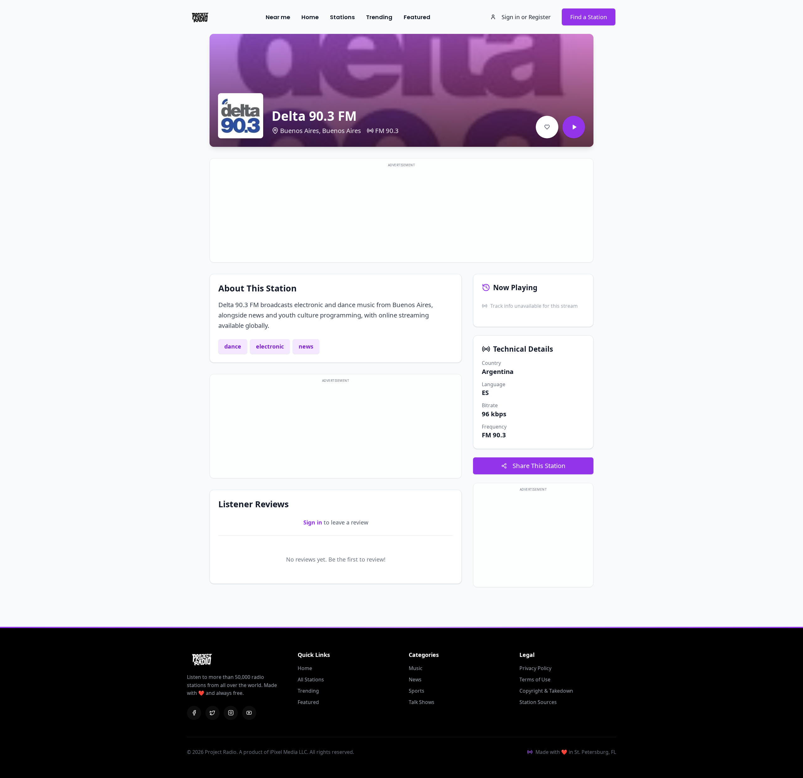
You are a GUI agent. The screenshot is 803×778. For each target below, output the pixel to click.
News (415, 679)
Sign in (312, 522)
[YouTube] (249, 713)
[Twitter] (212, 713)
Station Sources (538, 702)
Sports (416, 690)
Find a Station (588, 17)
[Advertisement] (401, 214)
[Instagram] (231, 713)
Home (310, 17)
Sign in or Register (526, 17)
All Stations (311, 679)
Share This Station (539, 465)
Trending (379, 17)
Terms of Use (534, 679)
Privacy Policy (535, 668)
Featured (417, 17)
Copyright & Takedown (546, 690)
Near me (278, 17)
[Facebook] (194, 713)
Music (416, 668)
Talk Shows (421, 702)
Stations (342, 17)
